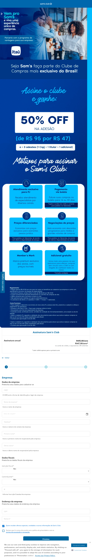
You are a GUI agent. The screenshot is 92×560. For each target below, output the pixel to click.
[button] (79, 550)
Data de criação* (9, 413)
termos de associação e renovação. (18, 532)
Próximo (46, 539)
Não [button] (14, 469)
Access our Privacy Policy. (45, 555)
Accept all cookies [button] (79, 545)
